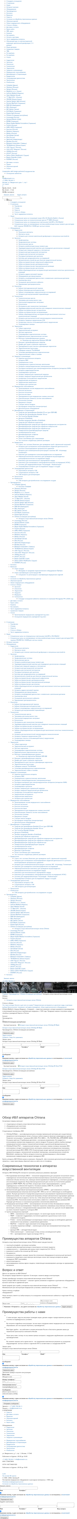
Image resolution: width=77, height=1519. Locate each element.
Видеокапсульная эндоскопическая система (33, 336)
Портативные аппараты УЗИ (27, 470)
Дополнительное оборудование (28, 408)
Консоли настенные (24, 390)
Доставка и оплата (12, 27)
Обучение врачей (12, 21)
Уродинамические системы (27, 242)
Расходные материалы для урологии (30, 256)
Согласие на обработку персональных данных (21, 19)
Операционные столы (25, 362)
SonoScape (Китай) (12, 135)
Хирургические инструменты (27, 380)
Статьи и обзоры (11, 25)
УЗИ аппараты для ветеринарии (29, 474)
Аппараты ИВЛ (23, 360)
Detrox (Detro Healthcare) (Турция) (17, 155)
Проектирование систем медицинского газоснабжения (36, 388)
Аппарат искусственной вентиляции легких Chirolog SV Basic (22, 1028)
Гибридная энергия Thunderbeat (29, 350)
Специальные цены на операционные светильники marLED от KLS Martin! (38, 222)
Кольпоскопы (22, 304)
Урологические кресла (25, 244)
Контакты (9, 13)
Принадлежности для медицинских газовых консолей (36, 396)
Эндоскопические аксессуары (28, 348)
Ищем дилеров (11, 47)
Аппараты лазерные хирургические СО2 (31, 320)
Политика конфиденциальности (12, 1482)
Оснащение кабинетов (13, 173)
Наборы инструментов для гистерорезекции (32, 312)
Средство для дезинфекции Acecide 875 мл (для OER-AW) (37, 412)
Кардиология (10, 76)
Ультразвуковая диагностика (15, 78)
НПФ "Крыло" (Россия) (13, 147)
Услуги (8, 57)
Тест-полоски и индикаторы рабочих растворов (34, 440)
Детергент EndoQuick (25, 418)
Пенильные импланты (25, 232)
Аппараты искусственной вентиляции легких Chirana (35, 518)
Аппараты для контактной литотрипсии (31, 254)
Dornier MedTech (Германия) (15, 103)
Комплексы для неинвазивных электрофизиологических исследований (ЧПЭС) (44, 462)
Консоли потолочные (25, 392)
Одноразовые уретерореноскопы (29, 284)
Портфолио (18, 206)
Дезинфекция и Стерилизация (16, 74)
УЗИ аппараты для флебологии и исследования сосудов (37, 480)
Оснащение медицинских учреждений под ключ (30, 617)
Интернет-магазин (12, 7)
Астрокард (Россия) (12, 117)
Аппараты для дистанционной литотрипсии (32, 252)
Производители (11, 11)
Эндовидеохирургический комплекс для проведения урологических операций (44, 248)
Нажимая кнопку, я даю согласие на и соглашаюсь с (37, 1059)
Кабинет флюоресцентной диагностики (31, 290)
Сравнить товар (7, 1037)
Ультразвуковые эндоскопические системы (32, 334)
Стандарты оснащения (14, 1)
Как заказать (10, 35)
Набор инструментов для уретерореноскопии (33, 264)
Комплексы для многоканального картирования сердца (36, 460)
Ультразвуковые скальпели (27, 372)
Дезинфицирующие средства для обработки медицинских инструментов (42, 424)
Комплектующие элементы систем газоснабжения (35, 398)
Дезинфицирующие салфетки (28, 434)
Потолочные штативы (25, 400)
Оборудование (11, 9)
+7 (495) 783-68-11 (8, 180)
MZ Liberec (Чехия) (12, 109)
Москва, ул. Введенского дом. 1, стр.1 (14, 182)
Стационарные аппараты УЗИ (28, 472)
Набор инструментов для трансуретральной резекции (36, 266)
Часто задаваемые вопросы (15, 39)
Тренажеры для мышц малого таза (29, 300)
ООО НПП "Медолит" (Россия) (16, 149)
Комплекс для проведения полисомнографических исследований (40, 454)
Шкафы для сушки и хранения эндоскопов (32, 344)
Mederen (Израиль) (12, 131)
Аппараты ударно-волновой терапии (30, 274)
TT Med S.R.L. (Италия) (14, 97)
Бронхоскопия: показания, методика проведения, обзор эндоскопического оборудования (37, 1007)
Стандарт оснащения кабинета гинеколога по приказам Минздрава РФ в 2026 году (45, 599)
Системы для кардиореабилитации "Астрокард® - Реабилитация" (40, 464)
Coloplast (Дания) (12, 85)
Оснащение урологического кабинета (30, 282)
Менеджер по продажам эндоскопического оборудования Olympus (40, 571)
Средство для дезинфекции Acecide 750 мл (32, 414)
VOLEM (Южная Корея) (14, 99)
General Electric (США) (13, 119)
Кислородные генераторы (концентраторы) (32, 406)
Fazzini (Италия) (11, 125)
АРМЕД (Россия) (11, 151)
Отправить (4, 1518)
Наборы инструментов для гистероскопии (32, 310)
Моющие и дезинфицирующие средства (31, 342)
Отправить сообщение (11, 1404)
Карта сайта (10, 29)
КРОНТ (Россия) (11, 153)
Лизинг (8, 164)
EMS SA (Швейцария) (13, 105)
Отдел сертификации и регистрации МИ (27, 573)
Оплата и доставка (12, 37)
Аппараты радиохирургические (28, 370)
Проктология (10, 80)
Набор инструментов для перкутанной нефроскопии (35, 262)
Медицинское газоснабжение (16, 72)
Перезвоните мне (6, 1499)
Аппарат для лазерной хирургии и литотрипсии (34, 250)
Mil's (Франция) (11, 107)
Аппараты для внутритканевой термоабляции (33, 294)
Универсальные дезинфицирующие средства (33, 430)
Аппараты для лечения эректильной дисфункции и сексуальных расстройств (43, 236)
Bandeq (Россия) (11, 141)
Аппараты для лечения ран (27, 384)
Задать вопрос (67, 1307)
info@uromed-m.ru (8, 178)
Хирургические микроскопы (27, 382)
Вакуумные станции (24, 402)
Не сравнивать (18, 1037)
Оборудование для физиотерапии (29, 276)
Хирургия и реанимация (14, 70)
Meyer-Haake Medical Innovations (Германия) (21, 123)
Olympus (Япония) (12, 87)
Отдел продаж (19, 569)
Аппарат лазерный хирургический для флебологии (35, 376)
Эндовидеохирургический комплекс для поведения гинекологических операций (44, 308)
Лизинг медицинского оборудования (18, 23)
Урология (9, 62)
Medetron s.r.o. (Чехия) (13, 91)
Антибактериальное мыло (26, 432)
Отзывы (16, 208)
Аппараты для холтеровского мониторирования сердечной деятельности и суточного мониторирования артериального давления (43, 447)
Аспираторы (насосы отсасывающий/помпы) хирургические (38, 322)
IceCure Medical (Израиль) (15, 93)
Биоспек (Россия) (12, 129)
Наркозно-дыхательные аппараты (29, 358)
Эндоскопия (10, 68)
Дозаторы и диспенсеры (26, 436)
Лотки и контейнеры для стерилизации (31, 438)
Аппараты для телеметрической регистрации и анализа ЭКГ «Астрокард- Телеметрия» (43, 864)
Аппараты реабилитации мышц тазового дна (33, 246)
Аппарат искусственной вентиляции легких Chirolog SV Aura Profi (23, 1069)
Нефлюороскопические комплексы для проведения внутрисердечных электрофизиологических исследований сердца (41, 457)
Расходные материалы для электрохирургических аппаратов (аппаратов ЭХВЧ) (44, 368)
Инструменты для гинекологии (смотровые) (32, 306)
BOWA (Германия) (12, 121)
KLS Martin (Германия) (13, 111)
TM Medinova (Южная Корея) (16, 145)
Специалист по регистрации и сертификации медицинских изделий (40, 575)
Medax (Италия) (11, 133)
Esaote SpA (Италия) (13, 113)
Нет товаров (5, 184)
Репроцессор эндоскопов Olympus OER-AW (36, 340)
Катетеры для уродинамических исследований (33, 258)
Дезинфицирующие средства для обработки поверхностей (37, 426)
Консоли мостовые (24, 394)
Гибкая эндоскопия (24, 328)
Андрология (10, 60)
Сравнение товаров (12, 49)
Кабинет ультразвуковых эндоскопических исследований (37, 292)
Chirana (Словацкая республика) (17, 115)
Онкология (9, 64)
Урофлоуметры (23, 240)
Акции (8, 5)
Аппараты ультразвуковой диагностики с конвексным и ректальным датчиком (43, 278)
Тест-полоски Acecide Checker (28, 416)
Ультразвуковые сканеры (26, 324)
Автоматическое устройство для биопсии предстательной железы (40, 260)
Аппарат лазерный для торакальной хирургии (33, 374)
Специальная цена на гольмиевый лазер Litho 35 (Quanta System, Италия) (39, 218)
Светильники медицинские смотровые (31, 302)
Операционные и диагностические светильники (34, 364)
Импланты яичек (23, 234)
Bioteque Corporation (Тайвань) (16, 143)
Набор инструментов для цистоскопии (31, 268)
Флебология (10, 82)
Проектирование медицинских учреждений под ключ (31, 615)
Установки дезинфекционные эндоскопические (33, 352)
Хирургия (17, 593)
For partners (10, 53)
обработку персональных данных (40, 1058)
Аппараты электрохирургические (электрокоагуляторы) (36, 366)
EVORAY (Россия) (12, 159)
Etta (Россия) (10, 137)
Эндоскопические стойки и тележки (30, 354)
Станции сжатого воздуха (26, 404)
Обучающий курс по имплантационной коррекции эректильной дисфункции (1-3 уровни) (19, 43)
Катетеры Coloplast (24, 486)
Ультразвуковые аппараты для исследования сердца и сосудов (39, 466)
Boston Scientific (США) (13, 157)
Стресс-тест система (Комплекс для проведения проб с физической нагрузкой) (44, 444)
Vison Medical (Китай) (13, 95)
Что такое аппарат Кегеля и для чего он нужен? (18, 1005)
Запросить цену (8, 1033)
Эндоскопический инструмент (28, 330)
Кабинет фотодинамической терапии (30, 288)
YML (7, 51)
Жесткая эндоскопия (25, 332)
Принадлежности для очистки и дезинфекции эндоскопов (37, 346)
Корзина (9, 33)
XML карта (9, 31)
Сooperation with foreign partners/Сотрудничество (18, 171)
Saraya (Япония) (11, 89)
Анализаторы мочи (24, 280)
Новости (9, 17)
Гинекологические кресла (26, 298)
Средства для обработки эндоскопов (30, 422)
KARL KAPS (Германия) (14, 127)
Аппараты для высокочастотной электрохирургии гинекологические (40, 318)
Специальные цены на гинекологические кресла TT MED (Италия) (36, 220)
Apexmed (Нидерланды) (14, 139)
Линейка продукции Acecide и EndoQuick (31, 420)
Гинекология (10, 66)
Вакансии (9, 15)
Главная (5, 994)
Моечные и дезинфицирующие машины (31, 338)
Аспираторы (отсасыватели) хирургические (32, 378)
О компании (10, 3)
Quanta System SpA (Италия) (15, 101)
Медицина (17, 595)
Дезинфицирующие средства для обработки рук (34, 428)
